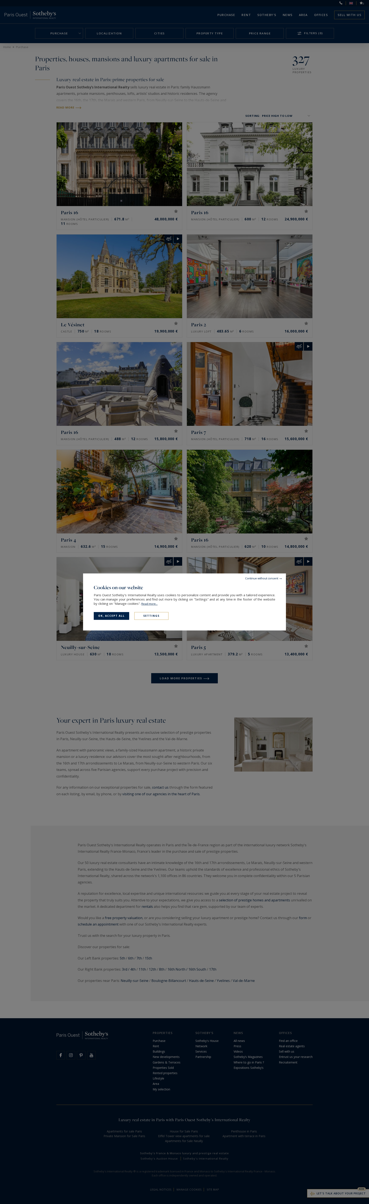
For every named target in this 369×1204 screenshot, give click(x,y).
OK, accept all (111, 616)
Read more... (149, 604)
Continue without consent (261, 578)
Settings (151, 616)
